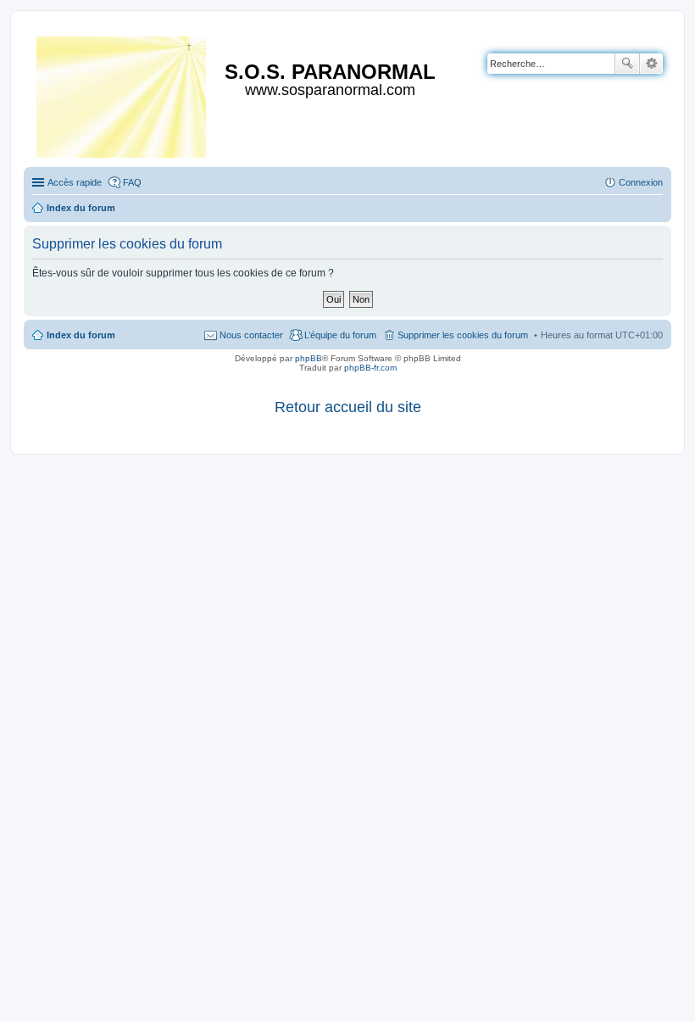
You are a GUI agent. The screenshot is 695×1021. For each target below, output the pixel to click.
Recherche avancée (651, 63)
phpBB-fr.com (370, 367)
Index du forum (81, 335)
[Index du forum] (122, 93)
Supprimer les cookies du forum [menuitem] (463, 335)
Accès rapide (74, 182)
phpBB (308, 358)
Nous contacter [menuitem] (251, 335)
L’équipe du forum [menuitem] (340, 335)
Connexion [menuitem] (641, 182)
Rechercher (627, 63)
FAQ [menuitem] (132, 182)
